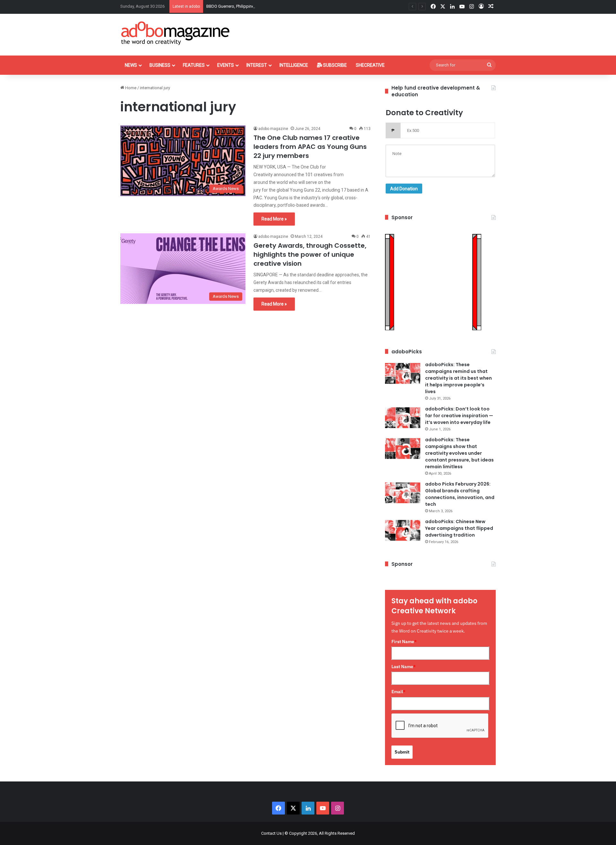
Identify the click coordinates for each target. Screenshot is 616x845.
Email (398, 691)
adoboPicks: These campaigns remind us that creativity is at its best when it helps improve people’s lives (458, 378)
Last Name (403, 666)
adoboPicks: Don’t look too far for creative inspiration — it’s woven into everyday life (459, 416)
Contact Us (271, 833)
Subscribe (334, 65)
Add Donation (404, 188)
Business (160, 65)
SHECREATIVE (370, 65)
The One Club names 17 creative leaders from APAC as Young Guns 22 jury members (310, 146)
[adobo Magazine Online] (175, 33)
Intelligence (293, 65)
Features (194, 65)
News (131, 65)
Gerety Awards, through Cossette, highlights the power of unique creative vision (309, 254)
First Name (404, 641)
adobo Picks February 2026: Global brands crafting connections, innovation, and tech (459, 494)
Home (130, 87)
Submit (402, 752)
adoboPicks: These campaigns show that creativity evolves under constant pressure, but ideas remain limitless (459, 453)
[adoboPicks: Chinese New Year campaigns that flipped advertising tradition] (402, 530)
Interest (256, 65)
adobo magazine (273, 128)
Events (225, 65)
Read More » (274, 218)
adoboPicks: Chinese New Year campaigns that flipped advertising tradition (459, 528)
